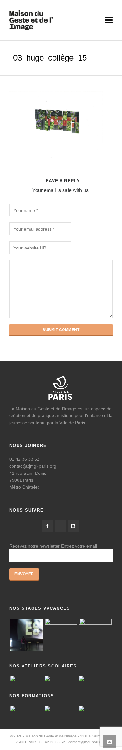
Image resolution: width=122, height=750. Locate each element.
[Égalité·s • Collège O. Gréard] (61, 678)
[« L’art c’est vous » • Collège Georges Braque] (26, 678)
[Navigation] (109, 20)
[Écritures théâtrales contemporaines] (95, 708)
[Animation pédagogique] (26, 708)
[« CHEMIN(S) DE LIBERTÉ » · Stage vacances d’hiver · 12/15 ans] (95, 635)
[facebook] (47, 526)
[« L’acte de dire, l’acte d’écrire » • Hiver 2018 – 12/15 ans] (61, 635)
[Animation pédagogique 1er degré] (61, 708)
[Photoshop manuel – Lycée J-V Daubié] (95, 678)
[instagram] (60, 526)
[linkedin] (73, 526)
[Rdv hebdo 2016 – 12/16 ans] (26, 635)
